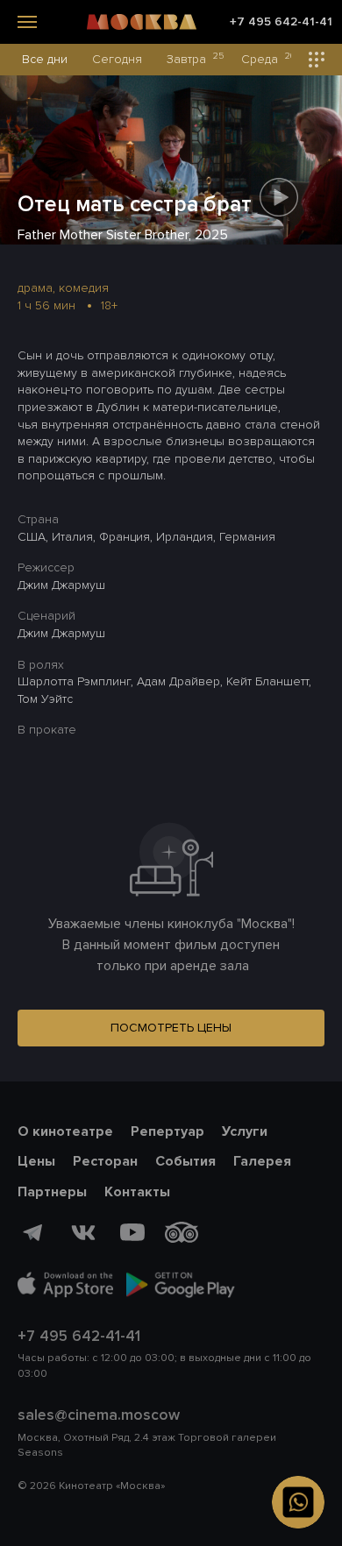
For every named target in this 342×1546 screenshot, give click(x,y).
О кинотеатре (65, 1131)
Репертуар (167, 1131)
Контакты (137, 1192)
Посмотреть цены (171, 1027)
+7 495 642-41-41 (281, 22)
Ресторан (105, 1161)
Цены (36, 1161)
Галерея (262, 1161)
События (185, 1161)
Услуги (244, 1131)
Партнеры (52, 1192)
